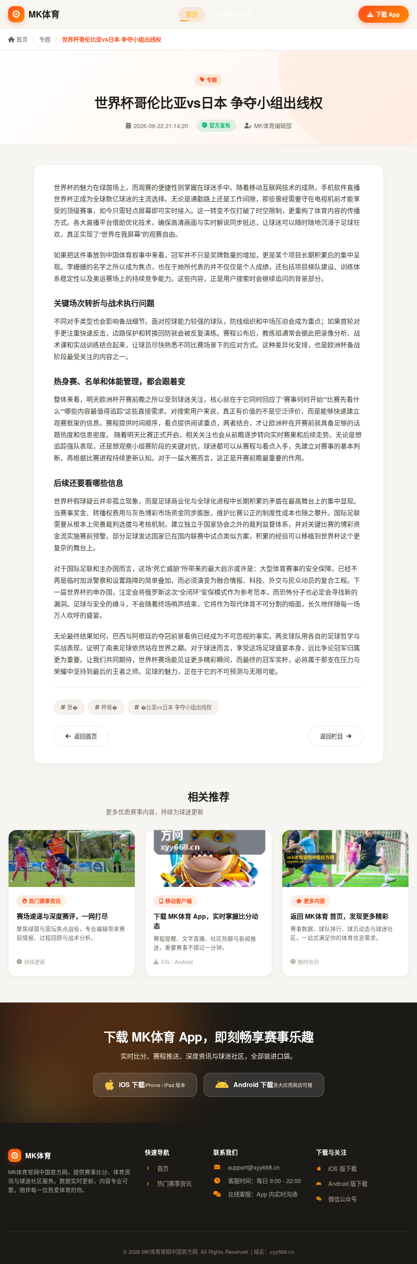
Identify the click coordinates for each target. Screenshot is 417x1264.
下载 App (387, 14)
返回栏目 (331, 736)
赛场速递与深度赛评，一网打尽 (62, 916)
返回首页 (85, 736)
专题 (44, 39)
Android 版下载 (347, 1183)
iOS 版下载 (342, 1168)
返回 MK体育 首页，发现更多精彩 (339, 916)
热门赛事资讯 (233, 14)
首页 (192, 14)
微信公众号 (342, 1198)
